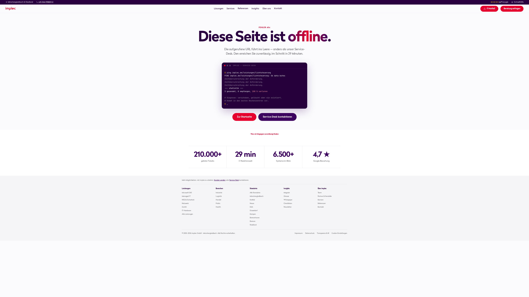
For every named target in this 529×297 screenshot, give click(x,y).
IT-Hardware (186, 210)
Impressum (299, 233)
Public (218, 203)
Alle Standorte (255, 193)
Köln (251, 207)
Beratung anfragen (512, 9)
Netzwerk (185, 203)
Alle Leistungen (187, 214)
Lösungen (218, 9)
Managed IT (186, 196)
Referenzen (243, 8)
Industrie (219, 193)
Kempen (253, 214)
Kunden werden (219, 180)
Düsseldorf (253, 210)
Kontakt (278, 8)
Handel (218, 200)
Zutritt (184, 207)
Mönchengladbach (256, 196)
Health (218, 207)
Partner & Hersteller (325, 196)
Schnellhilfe (518, 2)
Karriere (320, 200)
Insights (255, 9)
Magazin (287, 193)
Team (320, 193)
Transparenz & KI (323, 233)
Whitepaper (288, 200)
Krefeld (252, 200)
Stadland (253, 225)
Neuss (252, 203)
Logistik (219, 196)
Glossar (286, 196)
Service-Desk (234, 180)
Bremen (252, 221)
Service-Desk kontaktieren (277, 117)
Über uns (266, 9)
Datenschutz (310, 233)
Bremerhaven (255, 218)
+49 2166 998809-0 (45, 2)
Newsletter (288, 207)
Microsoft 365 (187, 193)
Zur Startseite (244, 117)
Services (230, 9)
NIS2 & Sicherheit (188, 200)
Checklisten (288, 203)
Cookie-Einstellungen (339, 233)
